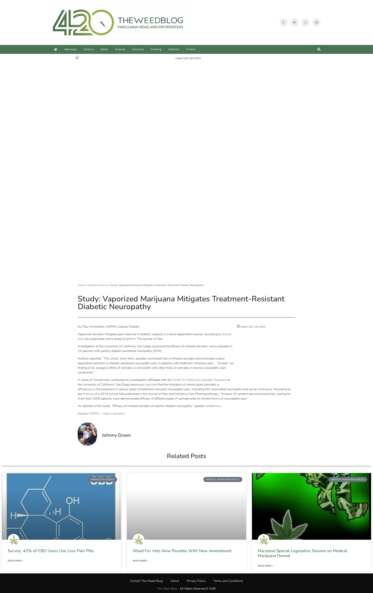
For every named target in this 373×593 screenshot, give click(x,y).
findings (88, 394)
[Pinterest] (316, 22)
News (104, 49)
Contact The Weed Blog (146, 581)
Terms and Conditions (228, 581)
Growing (138, 49)
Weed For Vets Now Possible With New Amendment (182, 551)
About (174, 581)
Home (81, 285)
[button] (318, 49)
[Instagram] (306, 22)
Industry (174, 49)
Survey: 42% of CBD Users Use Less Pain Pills (51, 551)
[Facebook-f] (284, 22)
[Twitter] (294, 22)
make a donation (114, 413)
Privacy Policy (196, 581)
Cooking (156, 49)
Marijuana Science (97, 285)
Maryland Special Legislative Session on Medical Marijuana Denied (302, 553)
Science (120, 49)
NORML (94, 413)
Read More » (15, 560)
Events (190, 49)
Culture (89, 49)
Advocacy (70, 49)
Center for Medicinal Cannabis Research (200, 380)
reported (151, 384)
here (218, 406)
